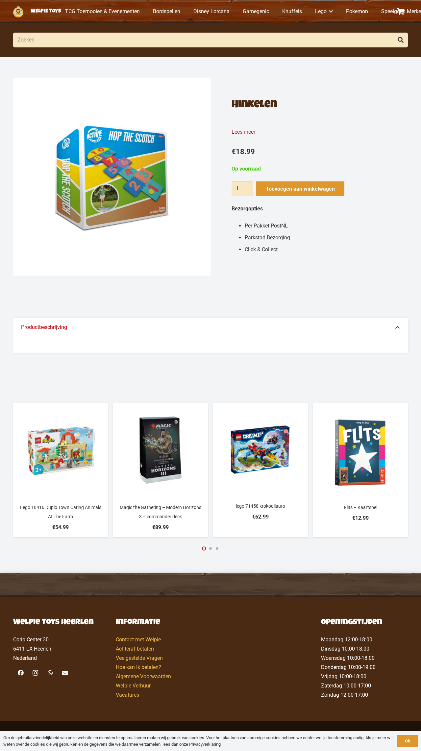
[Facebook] (20, 672)
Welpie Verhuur (133, 686)
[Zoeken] (400, 40)
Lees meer (243, 132)
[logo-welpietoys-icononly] (18, 11)
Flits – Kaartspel (360, 507)
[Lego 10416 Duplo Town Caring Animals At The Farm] (60, 450)
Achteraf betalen (135, 649)
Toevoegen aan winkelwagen (300, 189)
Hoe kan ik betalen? (138, 667)
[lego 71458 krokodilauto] (260, 449)
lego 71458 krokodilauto (260, 506)
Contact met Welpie (138, 639)
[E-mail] (65, 672)
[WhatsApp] (50, 672)
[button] (330, 11)
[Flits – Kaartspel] (360, 450)
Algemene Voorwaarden (143, 676)
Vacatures (127, 695)
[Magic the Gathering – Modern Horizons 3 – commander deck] (160, 450)
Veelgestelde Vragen (139, 658)
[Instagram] (35, 672)
